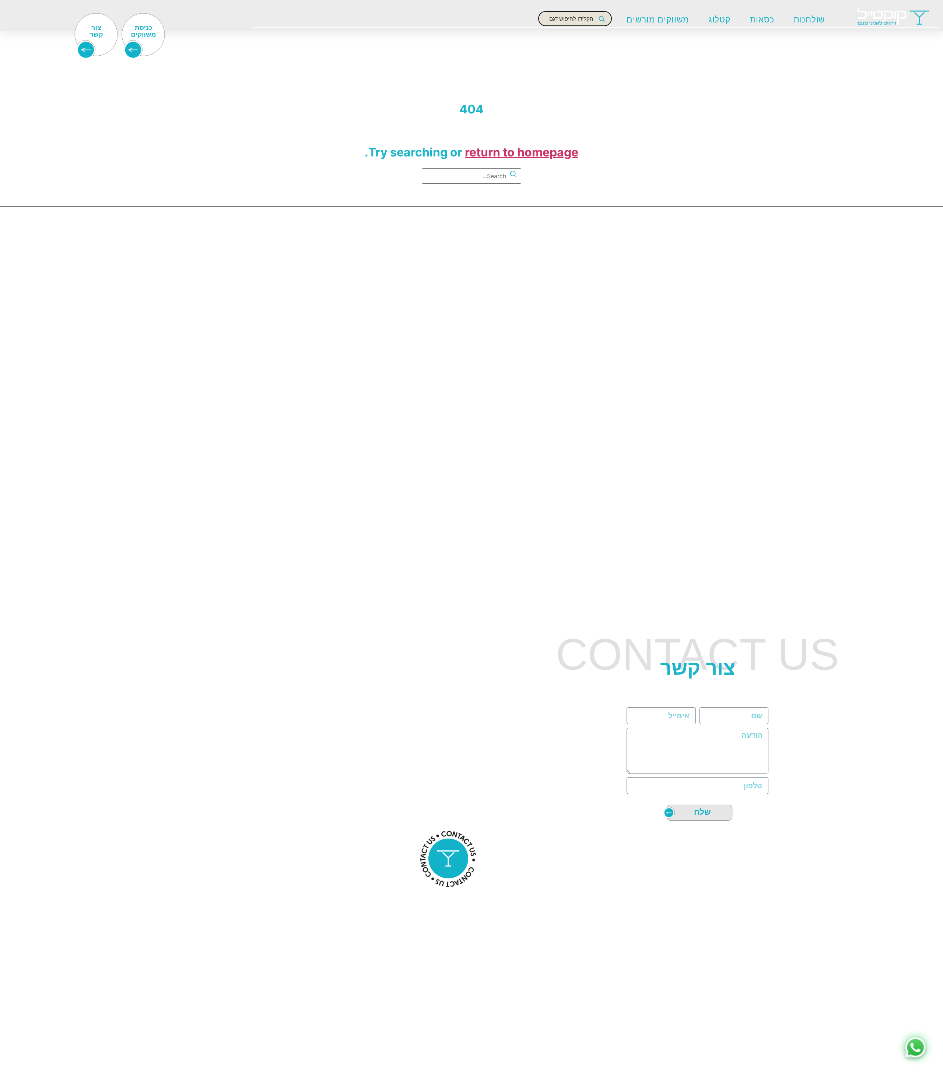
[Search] (513, 175)
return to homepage (521, 152)
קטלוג (719, 19)
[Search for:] (471, 176)
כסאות (762, 19)
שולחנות (809, 19)
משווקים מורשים (658, 19)
